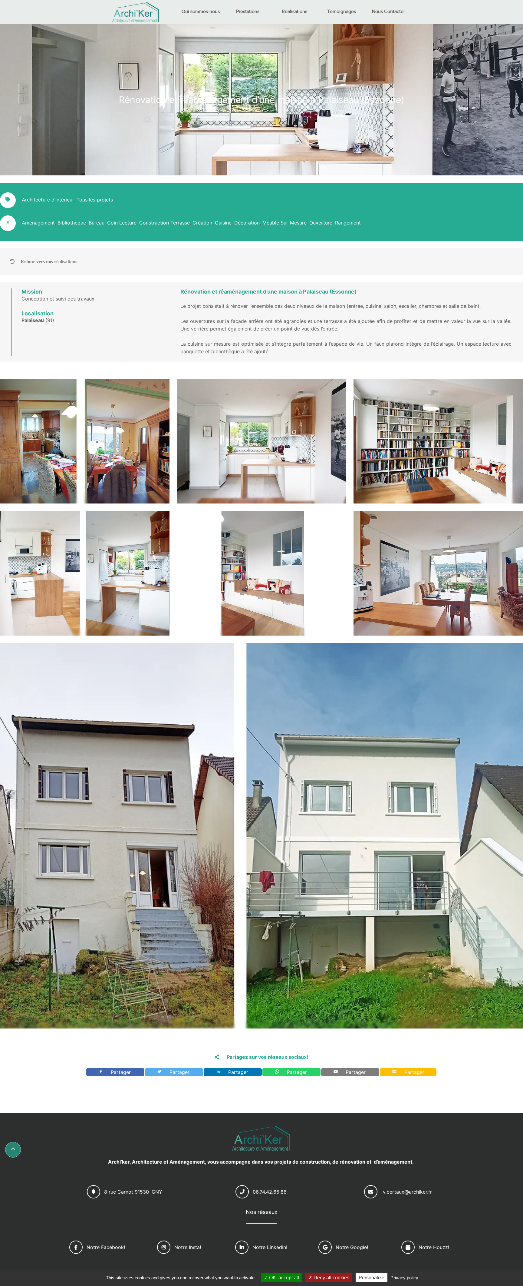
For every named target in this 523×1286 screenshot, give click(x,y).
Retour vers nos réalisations (49, 261)
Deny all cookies (330, 1277)
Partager (121, 1072)
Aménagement (38, 223)
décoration (247, 223)
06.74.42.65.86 (270, 1192)
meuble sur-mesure (284, 223)
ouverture (320, 223)
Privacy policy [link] (404, 1277)
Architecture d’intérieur (48, 200)
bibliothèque (72, 223)
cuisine (223, 223)
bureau (96, 223)
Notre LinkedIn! (269, 1247)
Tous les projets (95, 200)
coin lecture (122, 223)
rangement (348, 223)
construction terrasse (164, 223)
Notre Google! (352, 1247)
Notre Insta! (187, 1247)
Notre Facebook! (106, 1247)
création (202, 223)
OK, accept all (283, 1277)
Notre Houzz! (434, 1247)
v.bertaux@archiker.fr (407, 1192)
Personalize (371, 1277)
